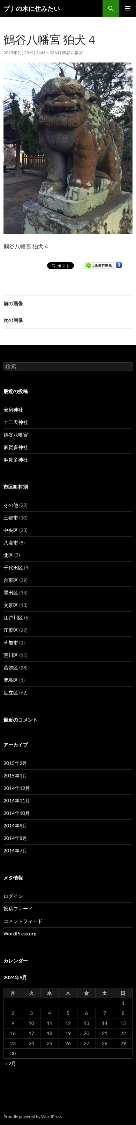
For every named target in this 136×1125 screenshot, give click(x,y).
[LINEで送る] (99, 265)
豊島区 (10, 680)
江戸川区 (13, 617)
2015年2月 (15, 763)
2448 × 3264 (47, 52)
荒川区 (10, 655)
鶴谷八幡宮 (72, 52)
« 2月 (10, 1063)
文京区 (10, 605)
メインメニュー (127, 8)
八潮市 (10, 542)
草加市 (10, 642)
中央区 (10, 530)
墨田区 (10, 592)
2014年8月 (15, 838)
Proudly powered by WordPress (32, 1116)
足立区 (10, 692)
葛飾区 (10, 667)
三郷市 (10, 517)
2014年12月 (16, 788)
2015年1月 (15, 775)
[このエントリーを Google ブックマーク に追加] (119, 265)
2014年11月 (16, 800)
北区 (8, 555)
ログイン (13, 896)
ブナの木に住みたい (31, 8)
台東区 (10, 580)
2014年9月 (15, 825)
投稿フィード (18, 908)
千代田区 (13, 567)
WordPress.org (19, 933)
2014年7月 (15, 850)
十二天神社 (15, 422)
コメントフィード (23, 921)
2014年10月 (16, 813)
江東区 (10, 630)
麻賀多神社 (15, 447)
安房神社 (13, 409)
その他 (10, 505)
